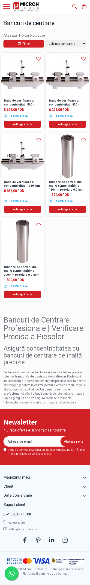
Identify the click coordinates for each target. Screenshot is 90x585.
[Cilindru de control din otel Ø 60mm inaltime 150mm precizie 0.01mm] (67, 156)
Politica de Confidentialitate (34, 453)
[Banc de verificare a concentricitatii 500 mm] (22, 74)
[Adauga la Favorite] (38, 58)
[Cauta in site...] (74, 7)
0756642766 (17, 522)
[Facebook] (25, 540)
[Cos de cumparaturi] (84, 7)
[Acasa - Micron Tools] (26, 7)
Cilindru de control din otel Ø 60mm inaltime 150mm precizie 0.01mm (66, 186)
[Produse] (6, 7)
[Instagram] (65, 540)
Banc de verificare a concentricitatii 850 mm (66, 102)
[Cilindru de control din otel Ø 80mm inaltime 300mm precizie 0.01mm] (22, 241)
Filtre (25, 44)
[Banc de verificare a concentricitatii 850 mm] (67, 74)
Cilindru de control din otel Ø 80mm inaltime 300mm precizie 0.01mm (21, 271)
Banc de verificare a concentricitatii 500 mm (21, 102)
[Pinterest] (38, 540)
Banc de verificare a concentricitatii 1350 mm (22, 184)
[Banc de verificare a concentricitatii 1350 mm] (22, 156)
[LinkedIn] (52, 540)
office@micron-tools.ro (24, 529)
